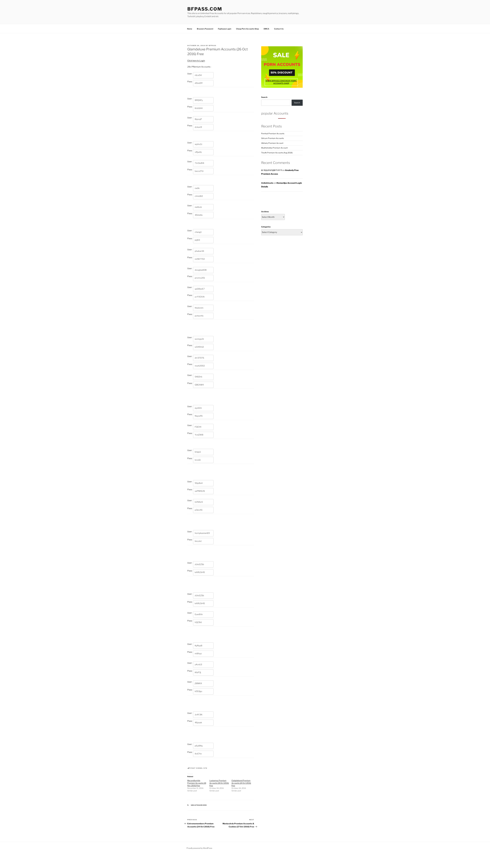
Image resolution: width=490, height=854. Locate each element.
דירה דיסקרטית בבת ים (271, 170)
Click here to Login (196, 60)
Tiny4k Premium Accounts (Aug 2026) (277, 153)
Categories (266, 227)
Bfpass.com (204, 9)
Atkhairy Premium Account (272, 143)
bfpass (212, 45)
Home (189, 29)
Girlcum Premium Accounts (272, 138)
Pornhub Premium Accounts (272, 133)
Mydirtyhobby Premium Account (274, 148)
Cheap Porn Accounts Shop (247, 29)
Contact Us (279, 29)
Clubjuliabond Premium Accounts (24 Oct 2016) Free (241, 783)
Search (264, 97)
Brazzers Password (205, 29)
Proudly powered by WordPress (199, 848)
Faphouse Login (224, 29)
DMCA (266, 29)
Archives (265, 211)
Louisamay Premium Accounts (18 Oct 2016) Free (219, 783)
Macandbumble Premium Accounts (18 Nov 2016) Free (196, 783)
